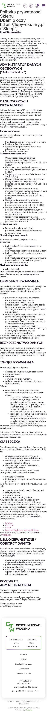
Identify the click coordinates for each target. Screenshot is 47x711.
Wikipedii (6, 534)
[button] (43, 6)
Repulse (28, 710)
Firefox (8, 523)
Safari (8, 527)
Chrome (9, 525)
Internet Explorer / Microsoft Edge (22, 530)
